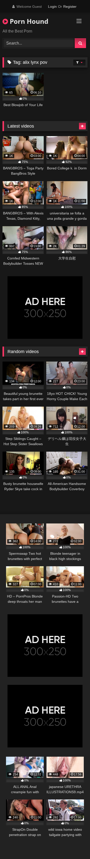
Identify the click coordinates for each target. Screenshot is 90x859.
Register (69, 7)
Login (52, 7)
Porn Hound (28, 21)
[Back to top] (74, 844)
